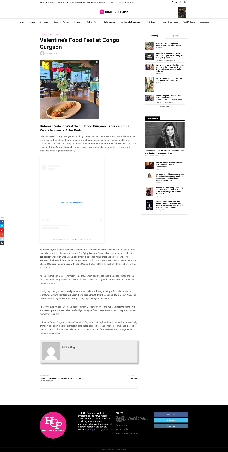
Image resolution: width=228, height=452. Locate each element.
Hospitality (78, 22)
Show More (164, 107)
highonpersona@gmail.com (99, 429)
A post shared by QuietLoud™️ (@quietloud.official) (72, 239)
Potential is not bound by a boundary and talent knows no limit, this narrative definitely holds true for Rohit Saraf (169, 191)
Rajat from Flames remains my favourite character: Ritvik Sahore (168, 44)
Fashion (46, 22)
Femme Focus (160, 73)
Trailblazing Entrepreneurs (130, 22)
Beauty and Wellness (61, 22)
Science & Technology (170, 22)
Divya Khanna (149, 156)
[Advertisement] (164, 238)
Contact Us (112, 2)
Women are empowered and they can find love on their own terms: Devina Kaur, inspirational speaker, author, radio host (170, 68)
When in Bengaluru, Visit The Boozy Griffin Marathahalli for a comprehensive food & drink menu (169, 98)
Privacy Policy (50, 2)
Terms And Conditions (126, 2)
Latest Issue (204, 22)
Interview (32, 22)
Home (21, 22)
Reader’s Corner (189, 22)
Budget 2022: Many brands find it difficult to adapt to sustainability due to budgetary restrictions (169, 56)
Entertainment (109, 22)
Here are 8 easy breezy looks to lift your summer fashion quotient (169, 79)
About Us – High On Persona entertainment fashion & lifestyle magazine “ (82, 2)
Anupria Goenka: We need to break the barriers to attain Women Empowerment (170, 165)
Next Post (134, 379)
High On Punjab (151, 22)
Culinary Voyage (93, 22)
